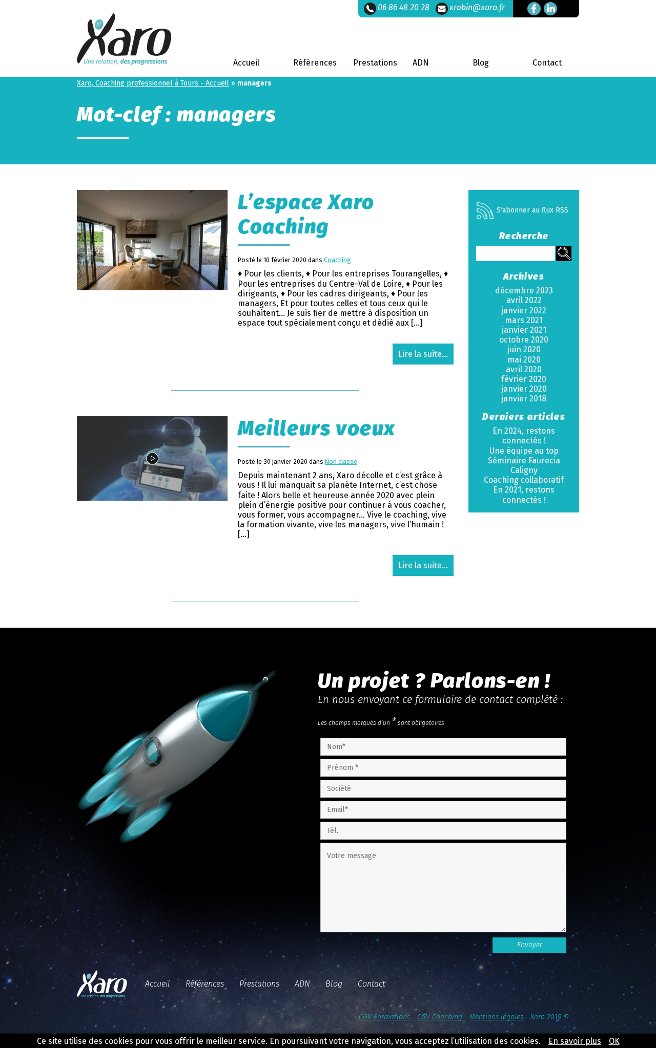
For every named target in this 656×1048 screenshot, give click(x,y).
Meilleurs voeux (317, 428)
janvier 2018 (523, 398)
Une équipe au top (524, 451)
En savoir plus (574, 1041)
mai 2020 (524, 360)
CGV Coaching (439, 1017)
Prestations (375, 63)
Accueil (246, 63)
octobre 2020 (523, 340)
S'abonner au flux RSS (532, 210)
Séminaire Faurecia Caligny (524, 465)
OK (614, 1041)
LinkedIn (550, 8)
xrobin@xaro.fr (477, 7)
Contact (547, 63)
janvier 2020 (524, 389)
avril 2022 (524, 300)
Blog (481, 63)
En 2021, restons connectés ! (524, 494)
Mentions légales (496, 1017)
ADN (421, 63)
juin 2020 (524, 349)
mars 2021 (524, 320)
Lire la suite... (423, 354)
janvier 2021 (524, 330)
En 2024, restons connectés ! (524, 435)
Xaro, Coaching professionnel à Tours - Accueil (153, 83)
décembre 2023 (524, 290)
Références (315, 63)
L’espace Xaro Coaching (306, 214)
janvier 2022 (523, 310)
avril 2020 (524, 369)
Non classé (341, 461)
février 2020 (523, 379)
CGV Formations (384, 1017)
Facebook (534, 8)
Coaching (337, 260)
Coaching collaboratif (524, 480)
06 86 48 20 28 (403, 7)
